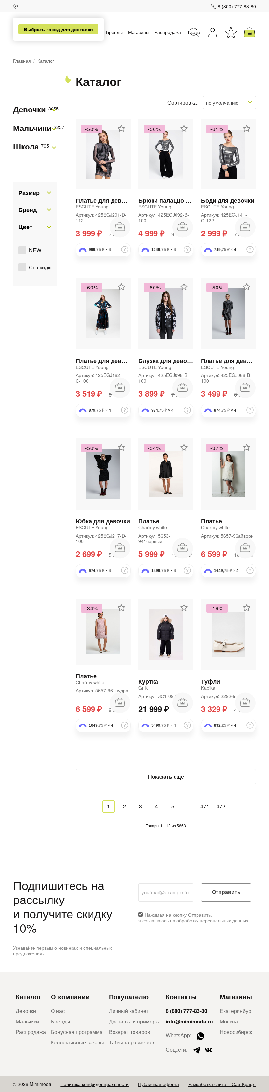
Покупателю (129, 996)
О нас (58, 1011)
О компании (70, 996)
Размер (29, 193)
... (189, 806)
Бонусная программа (77, 1032)
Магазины (138, 32)
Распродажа (168, 32)
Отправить (226, 892)
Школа (31, 147)
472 (221, 806)
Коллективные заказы (77, 1042)
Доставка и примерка (135, 1021)
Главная (22, 61)
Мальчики (35, 128)
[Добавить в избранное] (121, 128)
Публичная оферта (158, 1084)
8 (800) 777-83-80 (237, 6)
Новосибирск (236, 1032)
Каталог (28, 996)
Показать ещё (166, 776)
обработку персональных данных (212, 920)
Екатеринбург (236, 1011)
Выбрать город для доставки (58, 29)
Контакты (181, 996)
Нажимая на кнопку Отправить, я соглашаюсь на (193, 917)
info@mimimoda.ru (189, 1021)
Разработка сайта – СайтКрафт (222, 1084)
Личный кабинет (128, 1011)
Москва (229, 1021)
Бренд (27, 210)
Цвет (25, 227)
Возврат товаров (129, 1032)
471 (204, 806)
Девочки (35, 110)
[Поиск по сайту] (194, 32)
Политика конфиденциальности (94, 1084)
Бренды (114, 32)
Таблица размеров (131, 1042)
